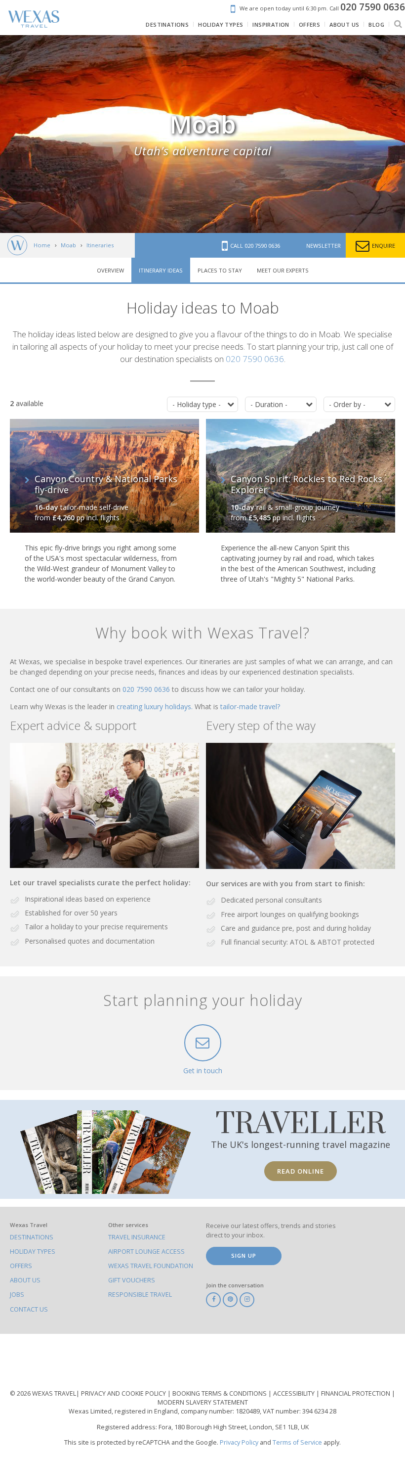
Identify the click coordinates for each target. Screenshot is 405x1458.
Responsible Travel (140, 1294)
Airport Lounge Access (146, 1251)
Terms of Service (297, 1442)
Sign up (243, 1255)
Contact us (29, 1309)
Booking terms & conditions (220, 1393)
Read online (300, 1171)
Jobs (17, 1294)
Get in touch (202, 1070)
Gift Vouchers (131, 1280)
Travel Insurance (136, 1237)
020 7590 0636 (255, 358)
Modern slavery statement (203, 1402)
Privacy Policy (239, 1442)
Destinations (31, 1237)
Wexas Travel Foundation (150, 1266)
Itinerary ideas (161, 270)
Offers (21, 1266)
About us (25, 1280)
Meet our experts (283, 270)
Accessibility (294, 1393)
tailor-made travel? (250, 706)
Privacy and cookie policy (124, 1393)
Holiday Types (32, 1251)
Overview (110, 270)
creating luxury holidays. (156, 706)
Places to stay (220, 270)
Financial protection (356, 1393)
